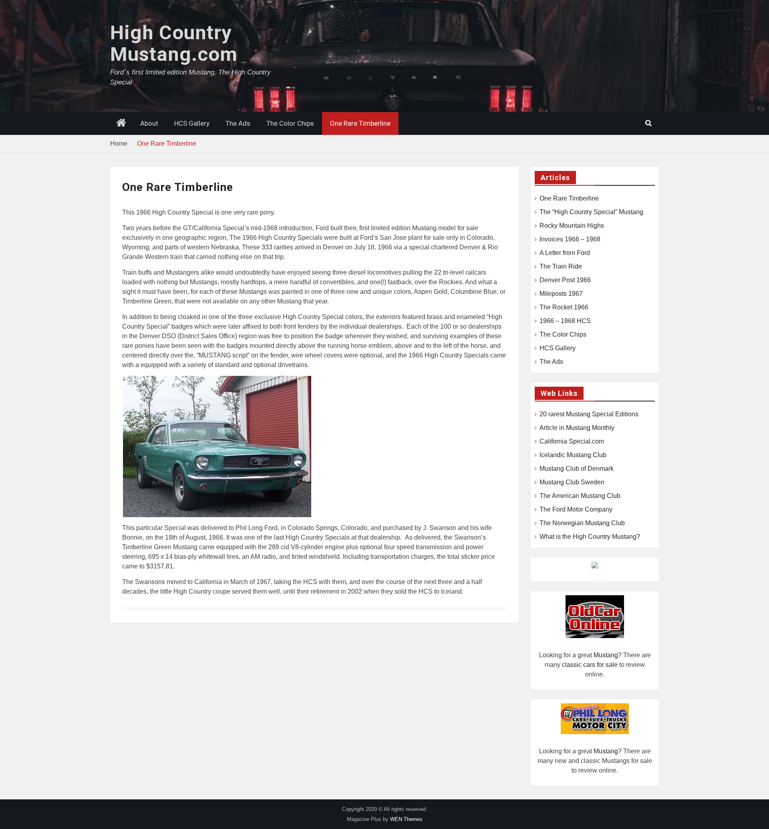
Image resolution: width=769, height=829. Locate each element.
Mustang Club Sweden (572, 482)
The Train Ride (561, 266)
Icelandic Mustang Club (573, 455)
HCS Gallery (191, 123)
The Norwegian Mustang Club (582, 523)
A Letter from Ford (565, 252)
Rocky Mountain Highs (572, 225)
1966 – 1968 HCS (565, 320)
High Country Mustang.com (174, 43)
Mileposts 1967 (561, 293)
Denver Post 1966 (565, 280)
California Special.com (572, 441)
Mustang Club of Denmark (577, 468)
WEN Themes (406, 819)
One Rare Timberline (360, 123)
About (149, 123)
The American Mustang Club (580, 495)
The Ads (237, 123)
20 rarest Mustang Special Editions (589, 414)
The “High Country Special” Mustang (591, 212)
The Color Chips (290, 123)
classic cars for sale (590, 664)
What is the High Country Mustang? (590, 536)
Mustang (606, 655)
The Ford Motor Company (576, 509)
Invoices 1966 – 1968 (570, 239)
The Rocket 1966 (564, 307)
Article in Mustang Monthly (577, 427)
